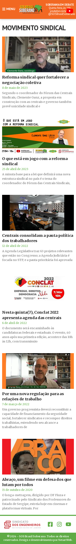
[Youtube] (68, 524)
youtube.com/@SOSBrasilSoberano (61, 12)
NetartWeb (65, 539)
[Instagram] (59, 524)
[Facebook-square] (50, 524)
